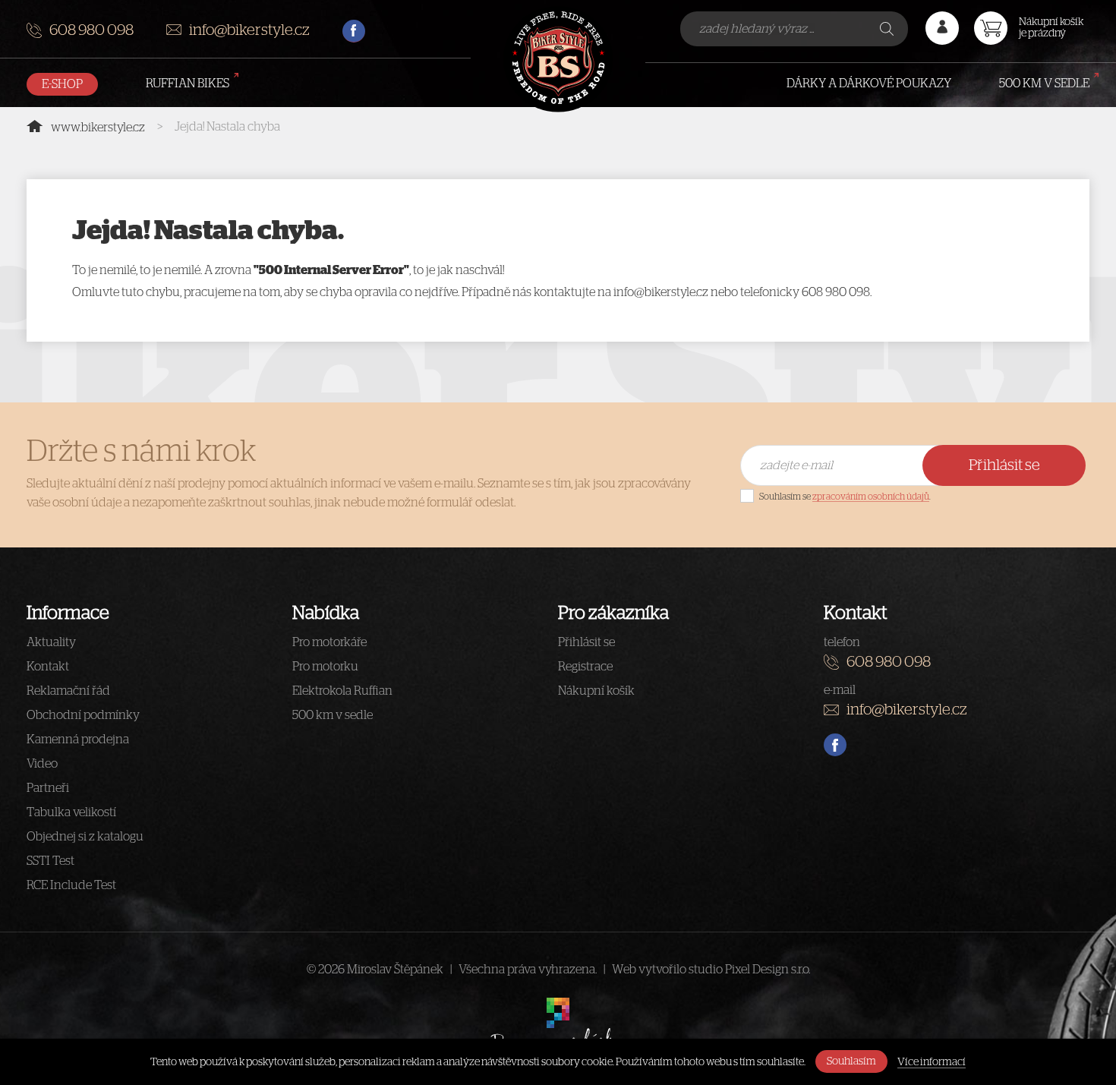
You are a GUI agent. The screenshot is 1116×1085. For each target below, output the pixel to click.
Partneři (48, 788)
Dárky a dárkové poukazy (869, 83)
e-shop (62, 84)
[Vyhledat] (888, 28)
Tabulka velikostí (71, 812)
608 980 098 (91, 30)
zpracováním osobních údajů (870, 496)
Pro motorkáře (329, 642)
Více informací (931, 1062)
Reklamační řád (68, 691)
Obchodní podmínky (83, 715)
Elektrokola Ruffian (342, 691)
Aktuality (51, 642)
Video (42, 764)
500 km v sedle (1044, 83)
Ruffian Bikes (187, 83)
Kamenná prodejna (78, 739)
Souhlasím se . (845, 496)
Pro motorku (325, 667)
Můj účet (942, 28)
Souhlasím (851, 1061)
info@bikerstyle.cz (249, 30)
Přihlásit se (1004, 465)
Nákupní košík (596, 691)
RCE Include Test (71, 885)
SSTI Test (50, 861)
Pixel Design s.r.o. (767, 970)
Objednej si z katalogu (85, 837)
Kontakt (48, 667)
